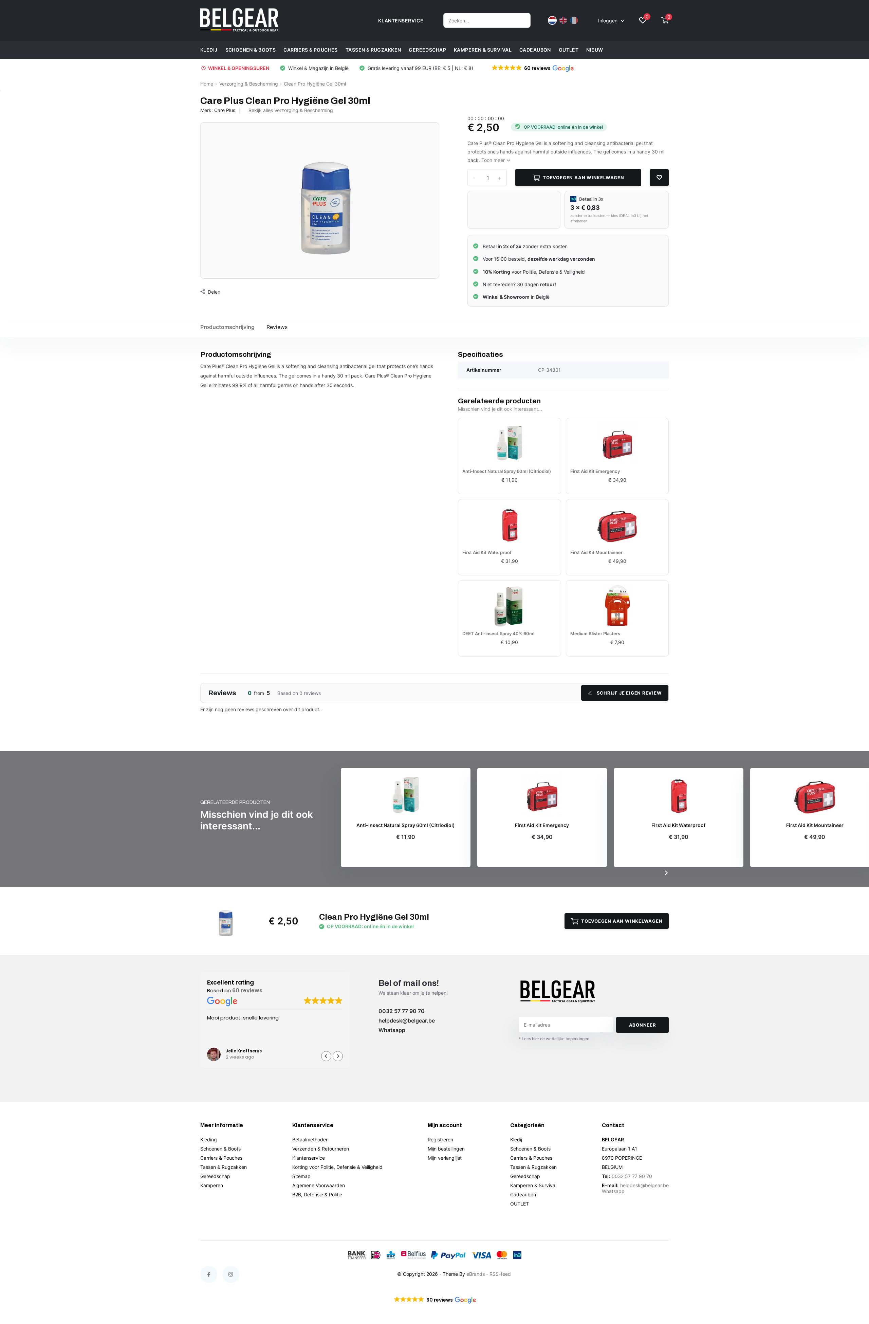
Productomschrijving (227, 327)
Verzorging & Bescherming (248, 84)
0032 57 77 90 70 (401, 1011)
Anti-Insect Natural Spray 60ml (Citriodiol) (506, 471)
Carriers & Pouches (310, 50)
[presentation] (666, 873)
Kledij (209, 50)
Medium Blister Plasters (595, 633)
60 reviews (247, 990)
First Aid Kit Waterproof (487, 552)
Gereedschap (427, 50)
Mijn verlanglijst (445, 1158)
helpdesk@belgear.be (406, 1020)
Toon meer (493, 160)
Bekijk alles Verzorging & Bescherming (290, 110)
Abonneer (642, 1025)
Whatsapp (391, 1030)
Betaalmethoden (310, 1139)
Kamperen (211, 1185)
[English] (563, 20)
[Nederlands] (552, 20)
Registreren (440, 1139)
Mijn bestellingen (446, 1149)
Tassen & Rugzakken (373, 50)
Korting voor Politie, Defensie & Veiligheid (337, 1167)
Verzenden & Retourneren (320, 1149)
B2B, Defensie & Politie (317, 1194)
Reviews (277, 327)
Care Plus (224, 110)
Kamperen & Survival (483, 50)
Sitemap (301, 1176)
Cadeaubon (535, 50)
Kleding (208, 1139)
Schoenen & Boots (250, 50)
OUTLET (569, 50)
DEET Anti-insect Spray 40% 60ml (498, 633)
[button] (532, 68)
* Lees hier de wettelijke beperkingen (554, 1038)
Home (206, 84)
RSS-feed (500, 1274)
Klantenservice (308, 1158)
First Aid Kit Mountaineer (596, 552)
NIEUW (594, 50)
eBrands (475, 1274)
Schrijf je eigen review (629, 693)
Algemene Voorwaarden (318, 1185)
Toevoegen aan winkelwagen (583, 177)
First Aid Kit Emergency (595, 471)
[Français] (574, 20)
